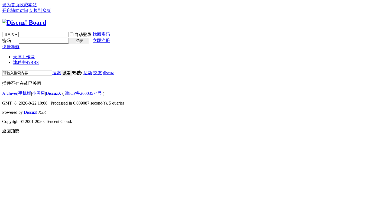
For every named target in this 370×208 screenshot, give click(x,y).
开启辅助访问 (15, 10)
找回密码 (101, 34)
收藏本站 (28, 4)
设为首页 (11, 4)
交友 (97, 72)
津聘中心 (26, 62)
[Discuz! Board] (24, 22)
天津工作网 (24, 56)
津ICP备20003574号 (83, 93)
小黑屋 (38, 93)
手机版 (24, 93)
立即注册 (101, 40)
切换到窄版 (40, 10)
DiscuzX (53, 93)
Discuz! (30, 112)
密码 (6, 40)
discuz (108, 72)
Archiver (9, 93)
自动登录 (83, 34)
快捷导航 (11, 46)
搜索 (56, 72)
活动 (87, 72)
